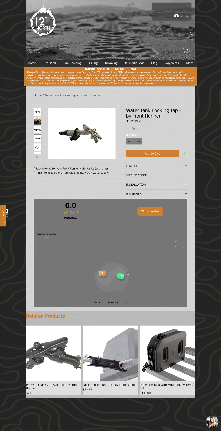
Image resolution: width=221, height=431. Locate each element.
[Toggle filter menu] (179, 244)
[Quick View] (53, 353)
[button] (187, 51)
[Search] (191, 33)
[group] (110, 360)
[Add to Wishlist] (183, 153)
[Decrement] (129, 141)
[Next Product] (190, 360)
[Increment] (139, 141)
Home (38, 95)
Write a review (150, 211)
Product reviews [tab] (47, 234)
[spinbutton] (134, 141)
